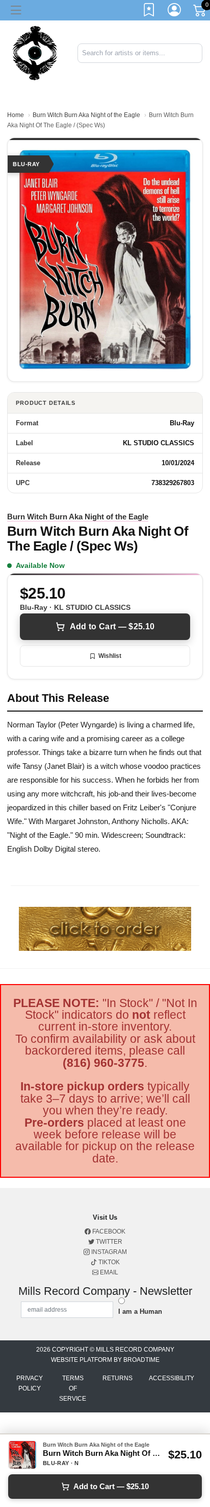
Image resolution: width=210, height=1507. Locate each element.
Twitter (108, 1241)
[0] (200, 12)
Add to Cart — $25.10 (112, 626)
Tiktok (108, 1262)
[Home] (35, 52)
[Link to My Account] (175, 12)
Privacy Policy (29, 1383)
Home (15, 115)
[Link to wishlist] (149, 12)
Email (108, 1272)
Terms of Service (72, 1388)
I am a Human (140, 1311)
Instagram (108, 1251)
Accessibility (171, 1378)
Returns (117, 1378)
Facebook (108, 1231)
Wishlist (109, 655)
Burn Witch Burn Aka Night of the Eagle (86, 115)
